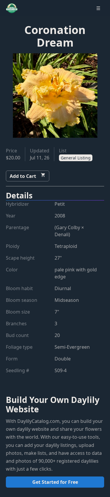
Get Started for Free (55, 482)
